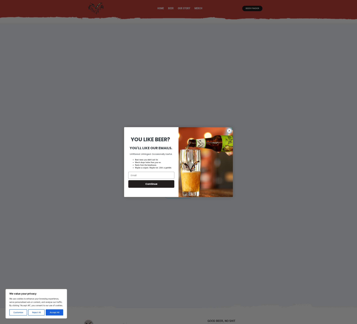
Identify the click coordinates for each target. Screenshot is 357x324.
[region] (36, 303)
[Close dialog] (229, 130)
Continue (151, 184)
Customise (18, 312)
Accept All (54, 312)
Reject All (36, 312)
